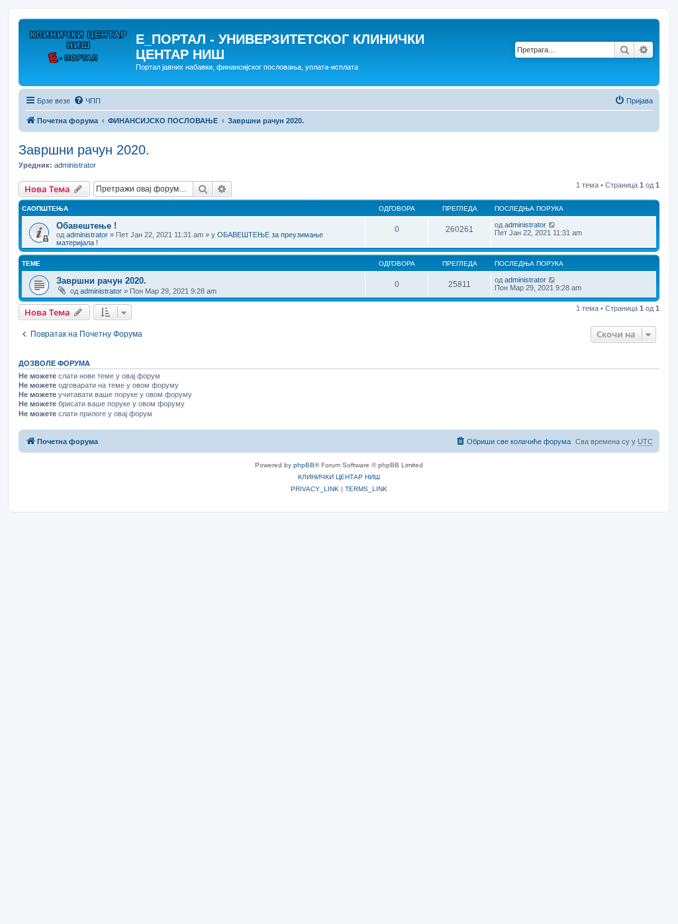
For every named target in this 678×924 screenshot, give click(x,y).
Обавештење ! (86, 226)
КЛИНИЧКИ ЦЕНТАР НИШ (339, 477)
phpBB (304, 465)
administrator (75, 165)
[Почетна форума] (79, 43)
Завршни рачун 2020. (84, 150)
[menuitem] (87, 101)
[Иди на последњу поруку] (552, 225)
